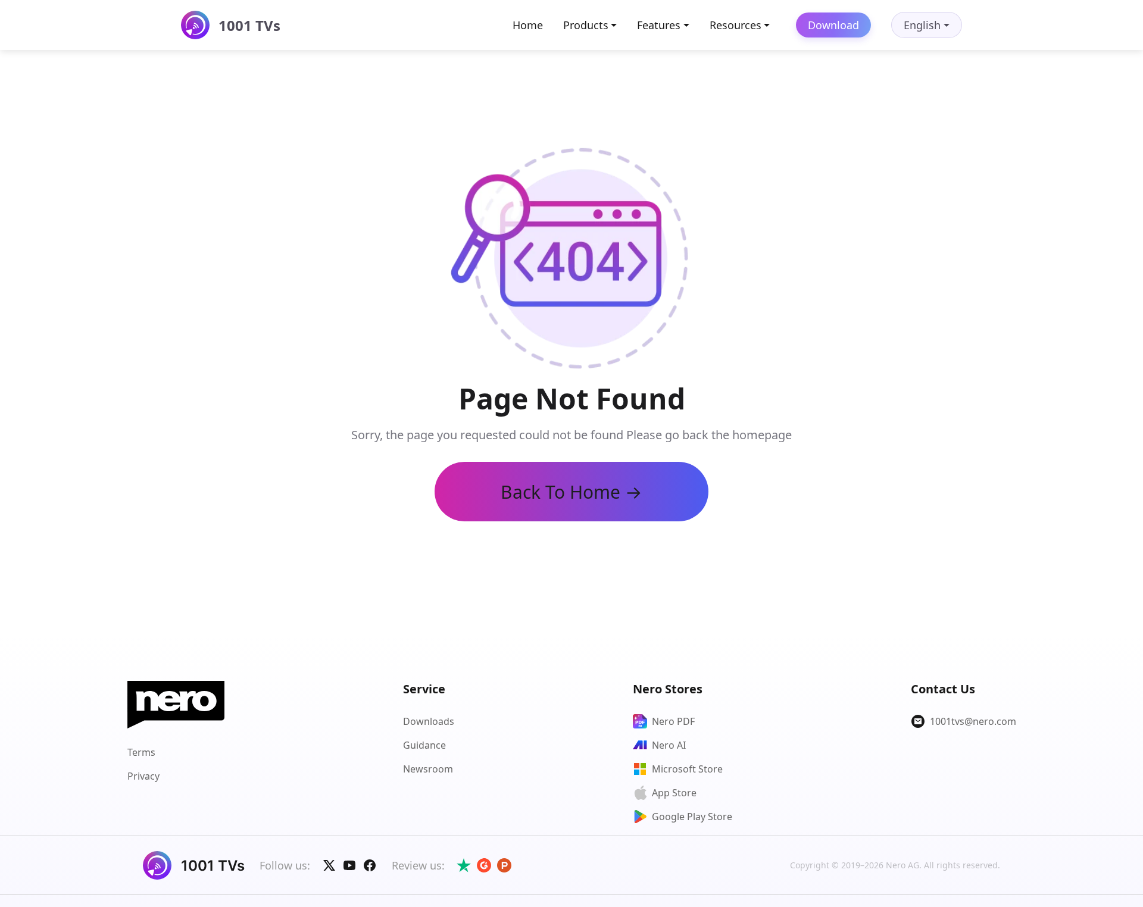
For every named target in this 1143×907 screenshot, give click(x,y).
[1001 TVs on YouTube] (349, 865)
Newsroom (428, 768)
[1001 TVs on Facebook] (370, 865)
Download (833, 25)
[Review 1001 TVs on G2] (484, 865)
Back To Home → (571, 492)
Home (528, 25)
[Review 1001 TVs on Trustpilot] (464, 865)
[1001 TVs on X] (329, 865)
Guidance (424, 745)
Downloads (428, 721)
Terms (141, 752)
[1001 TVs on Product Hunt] (504, 865)
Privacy (143, 776)
